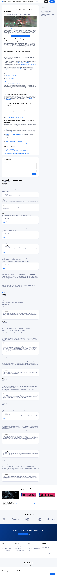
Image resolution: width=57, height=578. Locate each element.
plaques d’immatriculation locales (23, 62)
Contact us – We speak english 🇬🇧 (34, 548)
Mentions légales (18, 548)
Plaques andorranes (8, 81)
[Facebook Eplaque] (24, 563)
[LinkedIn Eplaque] (27, 563)
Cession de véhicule (5, 545)
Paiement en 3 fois (31, 553)
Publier (34, 174)
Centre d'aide (30, 545)
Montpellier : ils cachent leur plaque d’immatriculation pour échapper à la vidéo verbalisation (20, 143)
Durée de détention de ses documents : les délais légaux (14, 117)
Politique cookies (18, 552)
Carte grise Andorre (8, 80)
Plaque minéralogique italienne (10, 76)
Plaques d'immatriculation (6, 548)
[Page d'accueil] (4, 1)
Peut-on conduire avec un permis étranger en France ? (14, 134)
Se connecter (30, 555)
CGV (31, 565)
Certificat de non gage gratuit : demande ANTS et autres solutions (16, 151)
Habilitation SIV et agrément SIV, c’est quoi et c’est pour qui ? (15, 147)
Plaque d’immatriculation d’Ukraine (11, 75)
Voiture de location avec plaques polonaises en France (14, 48)
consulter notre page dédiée (33, 574)
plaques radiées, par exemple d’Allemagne (12, 129)
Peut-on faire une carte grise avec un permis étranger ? (14, 92)
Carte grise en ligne (5, 546)
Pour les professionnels (6, 550)
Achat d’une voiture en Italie (9, 78)
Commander (52, 1)
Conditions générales (18, 546)
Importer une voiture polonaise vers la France (12, 83)
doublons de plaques (30, 89)
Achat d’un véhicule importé (8, 28)
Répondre (4, 209)
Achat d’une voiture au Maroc (10, 140)
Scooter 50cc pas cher (5, 552)
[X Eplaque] (30, 563)
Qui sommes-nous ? (18, 545)
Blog (29, 550)
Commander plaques (34, 534)
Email (21, 169)
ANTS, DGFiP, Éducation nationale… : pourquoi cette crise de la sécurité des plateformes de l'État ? (48, 546)
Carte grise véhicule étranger (9, 149)
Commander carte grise (23, 534)
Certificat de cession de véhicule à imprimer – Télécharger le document (16, 150)
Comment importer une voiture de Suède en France (13, 141)
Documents (30, 552)
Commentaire (6, 162)
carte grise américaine (10, 131)
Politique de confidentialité (19, 550)
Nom (5, 169)
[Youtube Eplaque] (32, 563)
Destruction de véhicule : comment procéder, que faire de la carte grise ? (17, 153)
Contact (29, 546)
